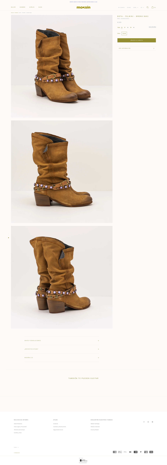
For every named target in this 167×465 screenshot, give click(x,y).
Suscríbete (96, 235)
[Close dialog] (118, 209)
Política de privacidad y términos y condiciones (84, 246)
